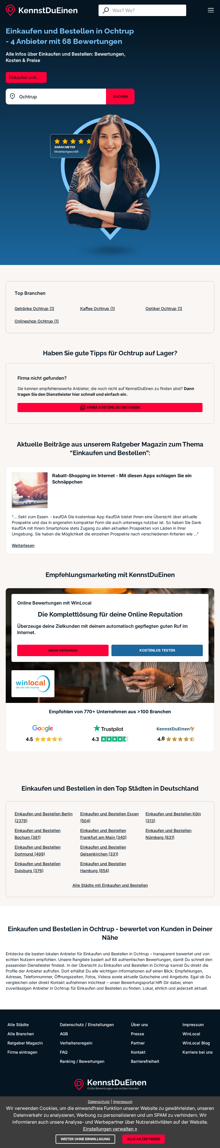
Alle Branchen (20, 1033)
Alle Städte (18, 1024)
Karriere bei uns (197, 1052)
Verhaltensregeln (76, 1042)
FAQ (64, 1052)
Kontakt (138, 1052)
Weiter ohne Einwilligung (85, 1139)
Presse (137, 1033)
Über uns (139, 1024)
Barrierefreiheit (145, 1061)
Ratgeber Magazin (25, 1042)
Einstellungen (101, 1024)
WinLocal (191, 1033)
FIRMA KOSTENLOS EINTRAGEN (113, 407)
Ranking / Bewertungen (82, 1061)
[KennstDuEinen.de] (41, 10)
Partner (138, 1042)
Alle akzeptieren (143, 1139)
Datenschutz (72, 1024)
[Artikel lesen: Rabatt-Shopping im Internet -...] (30, 490)
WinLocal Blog (196, 1042)
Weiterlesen (23, 545)
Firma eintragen (22, 1052)
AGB (64, 1033)
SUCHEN (120, 96)
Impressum (193, 1024)
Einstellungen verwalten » (110, 1129)
